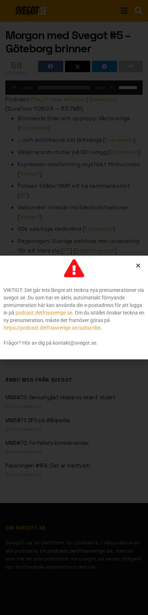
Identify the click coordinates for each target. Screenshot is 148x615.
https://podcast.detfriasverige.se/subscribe (52, 328)
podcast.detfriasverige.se (43, 313)
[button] (138, 265)
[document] (74, 307)
